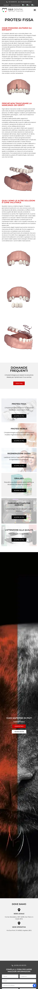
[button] (34, 10)
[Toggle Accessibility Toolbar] (35, 986)
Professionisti (15, 5)
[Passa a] (23, 5)
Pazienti (6, 5)
